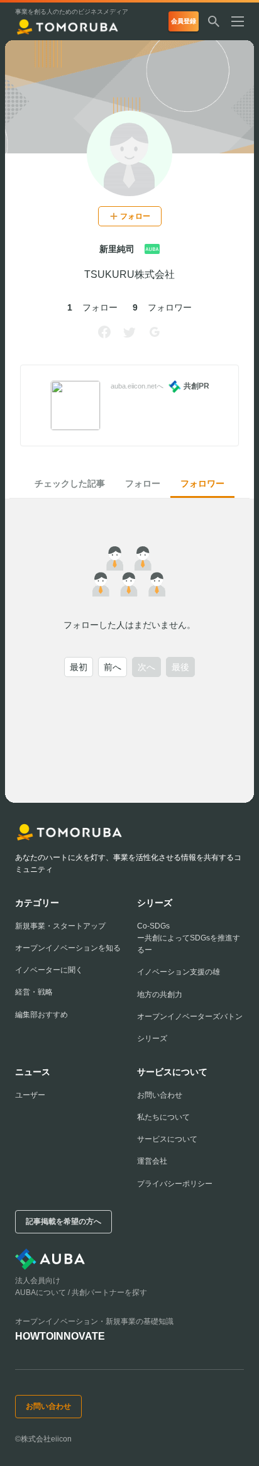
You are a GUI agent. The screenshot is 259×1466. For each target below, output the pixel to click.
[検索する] (213, 21)
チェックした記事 (70, 483)
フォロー (142, 483)
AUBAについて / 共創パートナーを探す (81, 1292)
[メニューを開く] (242, 21)
